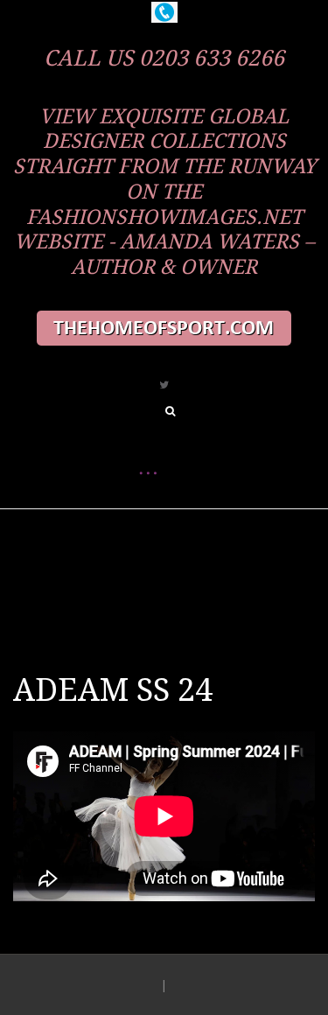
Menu (148, 535)
